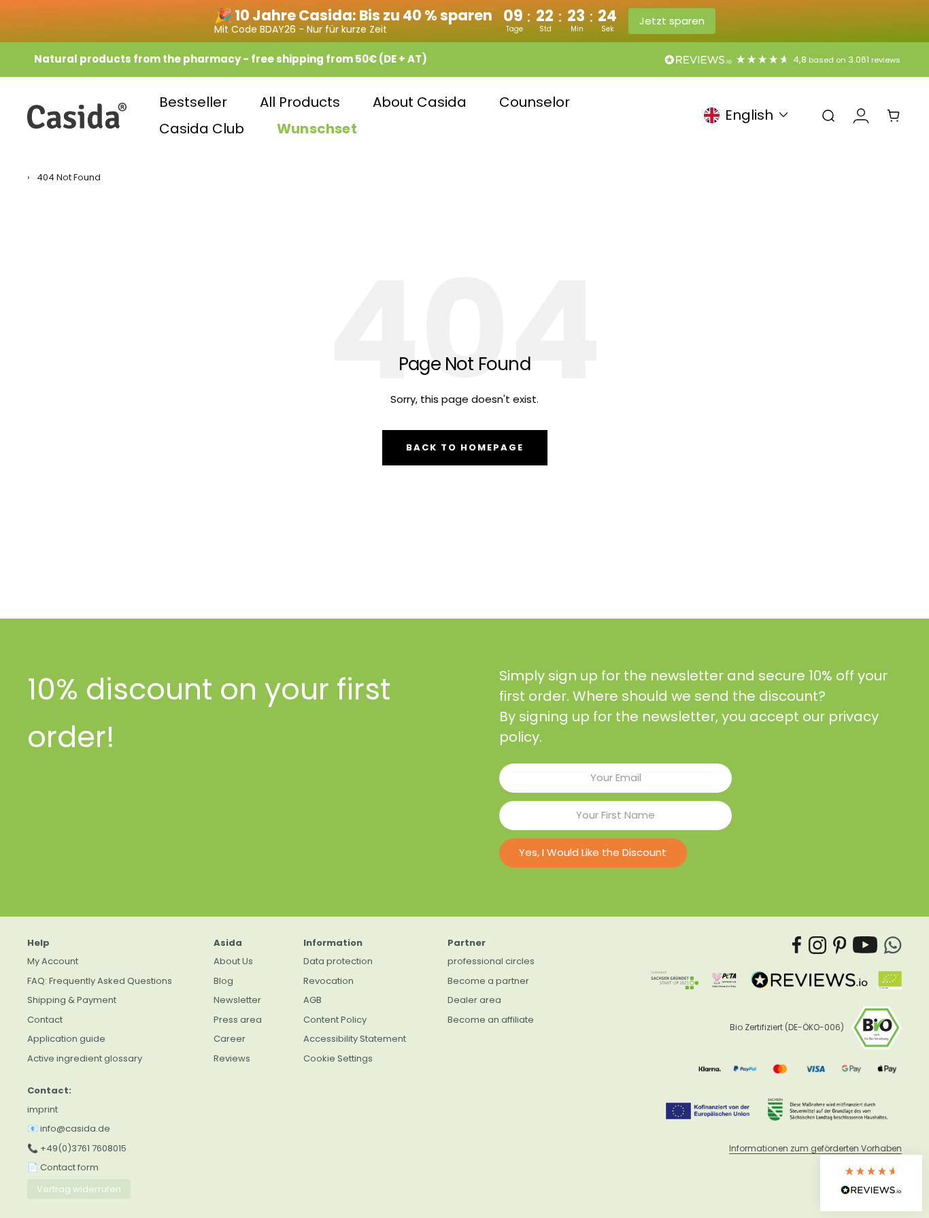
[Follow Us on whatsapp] (893, 945)
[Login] (861, 116)
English (749, 115)
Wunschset (317, 129)
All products (300, 102)
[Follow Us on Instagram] (817, 945)
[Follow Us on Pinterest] (840, 945)
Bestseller (193, 102)
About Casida (420, 102)
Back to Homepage (465, 447)
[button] (871, 1183)
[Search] (828, 116)
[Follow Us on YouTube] (865, 945)
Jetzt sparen (672, 21)
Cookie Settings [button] (338, 1058)
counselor (534, 102)
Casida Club (201, 129)
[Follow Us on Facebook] (797, 945)
